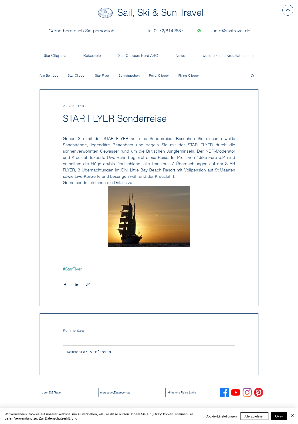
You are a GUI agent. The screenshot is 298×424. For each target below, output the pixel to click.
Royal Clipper (159, 76)
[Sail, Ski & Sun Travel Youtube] (235, 392)
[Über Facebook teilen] (65, 284)
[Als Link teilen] (88, 284)
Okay (279, 416)
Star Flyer (102, 76)
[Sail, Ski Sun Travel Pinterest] (258, 392)
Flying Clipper (188, 76)
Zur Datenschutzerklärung (58, 418)
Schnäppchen (129, 76)
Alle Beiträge (49, 76)
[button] (252, 75)
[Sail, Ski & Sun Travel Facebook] (224, 392)
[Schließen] (292, 416)
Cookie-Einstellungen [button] (221, 416)
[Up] (287, 10)
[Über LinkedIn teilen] (76, 284)
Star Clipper (77, 76)
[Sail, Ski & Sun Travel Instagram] (247, 392)
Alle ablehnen (254, 416)
